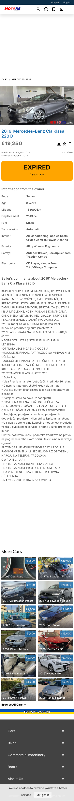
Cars (5, 79)
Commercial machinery (26, 755)
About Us (15, 779)
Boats (12, 767)
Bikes (12, 743)
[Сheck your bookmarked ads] (54, 9)
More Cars (11, 551)
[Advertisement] (37, 46)
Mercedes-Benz (22, 79)
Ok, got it (43, 794)
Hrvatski (55, 2)
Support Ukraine (37, 711)
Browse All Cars (12, 704)
